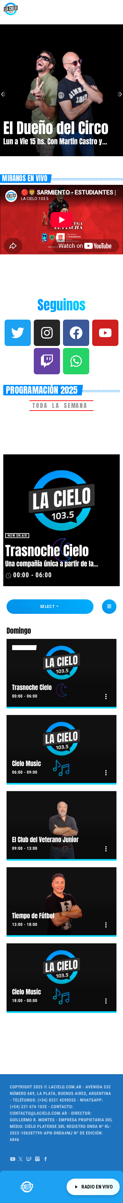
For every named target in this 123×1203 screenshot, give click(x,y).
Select (50, 606)
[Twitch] (47, 361)
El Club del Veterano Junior (45, 840)
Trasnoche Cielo (47, 551)
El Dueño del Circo (56, 128)
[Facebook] (76, 333)
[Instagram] (47, 333)
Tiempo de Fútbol (33, 916)
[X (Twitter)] (21, 1159)
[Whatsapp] (76, 361)
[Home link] (10, 8)
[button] (19, 160)
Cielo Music (26, 763)
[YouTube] (12, 1159)
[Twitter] (18, 333)
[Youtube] (105, 333)
